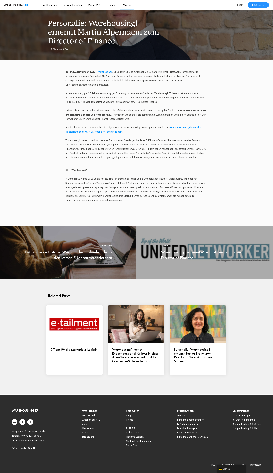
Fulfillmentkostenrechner (190, 419)
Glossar (181, 415)
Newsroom (88, 428)
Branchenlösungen (187, 428)
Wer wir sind (88, 415)
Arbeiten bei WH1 (91, 419)
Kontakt (86, 432)
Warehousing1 (105, 72)
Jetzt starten (258, 5)
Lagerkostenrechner (187, 424)
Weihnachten (132, 432)
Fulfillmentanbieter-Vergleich (192, 436)
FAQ (213, 464)
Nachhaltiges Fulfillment (139, 441)
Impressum (255, 464)
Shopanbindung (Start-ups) (247, 424)
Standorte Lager (241, 415)
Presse (129, 419)
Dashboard (88, 436)
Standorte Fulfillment (244, 419)
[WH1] (15, 6)
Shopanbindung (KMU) (245, 428)
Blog (128, 415)
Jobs (84, 424)
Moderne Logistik (135, 436)
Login (240, 5)
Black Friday (132, 445)
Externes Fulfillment (187, 432)
